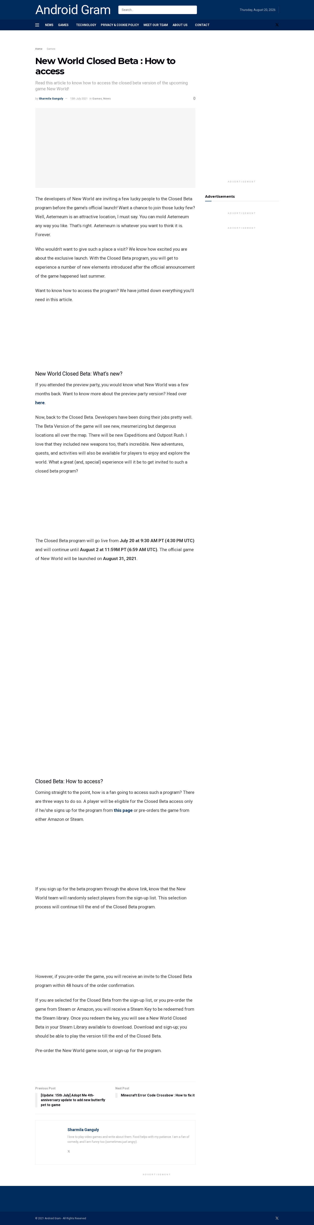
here (40, 402)
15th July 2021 (79, 98)
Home (38, 48)
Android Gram (73, 9)
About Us (180, 25)
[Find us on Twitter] (277, 25)
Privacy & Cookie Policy (120, 25)
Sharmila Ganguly (51, 98)
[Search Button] (193, 10)
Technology (86, 25)
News (49, 25)
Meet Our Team (156, 25)
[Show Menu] (37, 24)
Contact (202, 25)
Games (63, 25)
